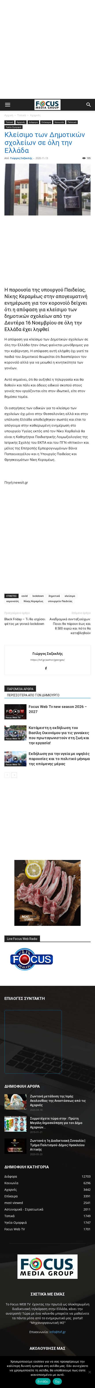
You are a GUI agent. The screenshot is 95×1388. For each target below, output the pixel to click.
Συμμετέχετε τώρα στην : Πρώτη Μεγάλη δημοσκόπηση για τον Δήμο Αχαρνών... (56, 1123)
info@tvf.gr (57, 1332)
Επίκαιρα (46, 122)
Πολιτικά (72, 122)
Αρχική (8, 115)
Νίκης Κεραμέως (33, 601)
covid (24, 595)
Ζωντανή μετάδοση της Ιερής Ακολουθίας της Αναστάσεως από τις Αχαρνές (58, 1101)
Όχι (57, 1381)
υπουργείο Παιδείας (60, 601)
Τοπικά (21, 115)
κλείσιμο (70, 595)
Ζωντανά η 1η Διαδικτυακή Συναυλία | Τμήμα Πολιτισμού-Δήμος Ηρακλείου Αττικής (57, 1145)
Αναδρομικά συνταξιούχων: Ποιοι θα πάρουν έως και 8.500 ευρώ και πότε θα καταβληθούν (70, 626)
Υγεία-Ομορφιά (13, 126)
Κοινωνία (59, 122)
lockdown (38, 595)
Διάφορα (33, 122)
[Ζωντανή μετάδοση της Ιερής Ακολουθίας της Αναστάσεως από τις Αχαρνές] (15, 1101)
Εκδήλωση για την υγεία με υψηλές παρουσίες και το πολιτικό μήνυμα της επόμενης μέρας (59, 758)
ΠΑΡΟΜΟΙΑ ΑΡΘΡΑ (20, 689)
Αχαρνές (35, 115)
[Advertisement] (47, 49)
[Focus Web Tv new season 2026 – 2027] (15, 711)
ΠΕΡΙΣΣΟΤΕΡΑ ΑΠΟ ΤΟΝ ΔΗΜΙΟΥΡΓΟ (33, 695)
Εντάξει (43, 1381)
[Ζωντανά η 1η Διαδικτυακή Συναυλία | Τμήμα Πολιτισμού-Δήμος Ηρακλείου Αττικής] (15, 1146)
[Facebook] (47, 668)
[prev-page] (7, 775)
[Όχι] (89, 1372)
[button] (7, 105)
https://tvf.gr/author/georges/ (47, 659)
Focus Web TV (13, 717)
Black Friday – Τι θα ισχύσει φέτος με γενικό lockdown (24, 621)
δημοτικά (54, 595)
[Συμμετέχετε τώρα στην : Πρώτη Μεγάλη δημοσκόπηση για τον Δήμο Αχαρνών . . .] (15, 1124)
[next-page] (14, 775)
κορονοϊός (12, 601)
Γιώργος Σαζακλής (21, 158)
